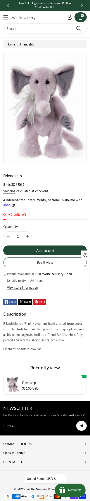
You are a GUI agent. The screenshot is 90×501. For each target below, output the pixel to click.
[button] (7, 17)
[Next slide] (82, 5)
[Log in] (69, 17)
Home (11, 44)
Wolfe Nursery (36, 489)
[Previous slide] (8, 5)
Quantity (10, 226)
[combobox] (45, 28)
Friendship (29, 383)
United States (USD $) (42, 479)
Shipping (9, 191)
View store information (22, 287)
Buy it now (45, 262)
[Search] (79, 28)
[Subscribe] (81, 426)
